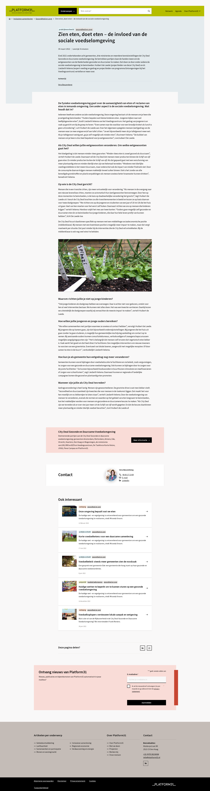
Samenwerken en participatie (48, 749)
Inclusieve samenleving (81, 743)
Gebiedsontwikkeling (45, 743)
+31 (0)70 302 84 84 (151, 754)
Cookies (92, 781)
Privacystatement (77, 781)
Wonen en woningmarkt (46, 752)
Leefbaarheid (41, 746)
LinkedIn (125, 480)
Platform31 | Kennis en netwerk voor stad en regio (22, 11)
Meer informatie (140, 440)
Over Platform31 (191, 11)
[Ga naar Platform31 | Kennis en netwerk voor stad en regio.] (9, 18)
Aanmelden (146, 702)
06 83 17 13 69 (128, 474)
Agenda (178, 11)
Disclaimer (61, 781)
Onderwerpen (66, 11)
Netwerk (169, 11)
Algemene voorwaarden (44, 781)
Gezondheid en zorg (84, 29)
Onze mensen (115, 755)
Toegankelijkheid (41, 788)
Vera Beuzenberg (65, 84)
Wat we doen (114, 746)
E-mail (125, 477)
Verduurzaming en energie (83, 749)
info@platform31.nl (151, 757)
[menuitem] (169, 11)
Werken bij (113, 752)
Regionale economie (80, 746)
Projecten (113, 749)
